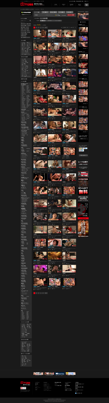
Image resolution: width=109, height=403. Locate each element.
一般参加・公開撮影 (24, 334)
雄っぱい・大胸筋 (23, 25)
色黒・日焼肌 (24, 361)
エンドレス (28, 117)
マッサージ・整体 (23, 32)
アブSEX (28, 116)
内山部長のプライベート (25, 177)
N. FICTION (28, 99)
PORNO (23, 152)
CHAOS (23, 115)
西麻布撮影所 (23, 208)
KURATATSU (24, 129)
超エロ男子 (23, 117)
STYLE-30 (22, 278)
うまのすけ (23, 114)
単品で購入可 (50, 20)
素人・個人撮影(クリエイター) (25, 37)
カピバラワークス (24, 182)
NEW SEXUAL (24, 269)
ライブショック (24, 157)
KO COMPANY (23, 84)
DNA (22, 253)
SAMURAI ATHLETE (25, 198)
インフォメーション (68, 388)
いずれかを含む (64, 15)
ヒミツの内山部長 (24, 178)
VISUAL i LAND (24, 133)
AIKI (22, 311)
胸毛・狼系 (23, 360)
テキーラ (23, 291)
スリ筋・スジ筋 (24, 60)
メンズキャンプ (23, 213)
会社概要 (76, 385)
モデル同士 (23, 325)
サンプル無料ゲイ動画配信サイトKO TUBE (27, 9)
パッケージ (36, 386)
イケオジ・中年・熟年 (25, 70)
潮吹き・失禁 (28, 23)
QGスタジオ (23, 305)
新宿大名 (22, 283)
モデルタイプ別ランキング (47, 390)
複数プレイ (28, 42)
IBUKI (27, 313)
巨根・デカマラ (23, 23)
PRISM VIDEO (23, 263)
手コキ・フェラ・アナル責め (26, 47)
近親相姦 (28, 333)
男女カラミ (23, 49)
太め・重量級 (24, 63)
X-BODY (23, 92)
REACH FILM (23, 164)
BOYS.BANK (23, 124)
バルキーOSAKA (24, 210)
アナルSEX (23, 42)
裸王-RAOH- (28, 92)
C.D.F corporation (24, 130)
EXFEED (28, 129)
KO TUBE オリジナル (24, 83)
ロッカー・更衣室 (24, 332)
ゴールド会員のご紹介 (58, 385)
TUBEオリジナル (23, 35)
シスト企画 (23, 288)
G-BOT (22, 142)
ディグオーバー (23, 187)
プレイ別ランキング (46, 389)
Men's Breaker (23, 159)
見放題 (36, 389)
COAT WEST (24, 128)
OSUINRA (22, 258)
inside (23, 148)
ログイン (87, 1)
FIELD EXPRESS (24, 239)
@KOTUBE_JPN (79, 393)
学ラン (23, 347)
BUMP (28, 85)
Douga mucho (23, 231)
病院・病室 (28, 326)
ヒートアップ (24, 156)
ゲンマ (23, 246)
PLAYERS (22, 260)
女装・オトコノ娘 (24, 75)
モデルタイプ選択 (53, 12)
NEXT (46, 27)
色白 (27, 361)
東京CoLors (23, 285)
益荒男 (28, 114)
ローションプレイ (24, 331)
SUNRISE (23, 120)
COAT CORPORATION (24, 127)
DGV (22, 310)
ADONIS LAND (24, 131)
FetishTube (23, 275)
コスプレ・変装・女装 (25, 50)
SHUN (28, 311)
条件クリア (46, 18)
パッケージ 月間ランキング (47, 388)
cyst (22, 289)
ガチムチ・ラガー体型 (25, 62)
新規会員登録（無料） (80, 1)
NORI (27, 314)
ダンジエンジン (23, 308)
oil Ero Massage (24, 171)
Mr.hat (22, 295)
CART (87, 4)
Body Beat (28, 148)
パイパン (27, 27)
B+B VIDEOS (23, 225)
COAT (27, 128)
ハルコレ (22, 175)
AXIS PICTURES (23, 215)
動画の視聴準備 (67, 385)
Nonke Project (24, 162)
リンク (76, 391)
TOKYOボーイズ (24, 119)
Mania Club (23, 99)
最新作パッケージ (37, 387)
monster (28, 118)
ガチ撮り (28, 95)
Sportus (23, 101)
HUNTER (23, 100)
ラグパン (28, 348)
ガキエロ (23, 96)
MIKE (27, 312)
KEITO (28, 315)
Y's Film (22, 300)
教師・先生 (23, 345)
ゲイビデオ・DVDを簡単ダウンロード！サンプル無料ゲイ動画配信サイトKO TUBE (32, 1)
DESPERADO (23, 228)
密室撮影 (23, 333)
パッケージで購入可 (58, 20)
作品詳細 (86, 11)
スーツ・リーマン (23, 30)
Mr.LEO (28, 296)
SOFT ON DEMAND (24, 268)
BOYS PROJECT (24, 113)
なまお (22, 190)
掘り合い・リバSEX (24, 335)
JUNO (27, 97)
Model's (28, 98)
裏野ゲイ (22, 180)
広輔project (23, 185)
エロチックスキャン (25, 155)
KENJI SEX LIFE (23, 195)
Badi (22, 220)
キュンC (28, 110)
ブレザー (28, 347)
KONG (22, 250)
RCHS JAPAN (23, 265)
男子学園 (28, 96)
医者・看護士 (29, 345)
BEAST (23, 85)
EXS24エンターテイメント (25, 197)
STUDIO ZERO (23, 109)
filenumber (23, 211)
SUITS (23, 91)
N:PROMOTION (23, 203)
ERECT (22, 234)
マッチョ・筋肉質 (24, 61)
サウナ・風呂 (24, 327)
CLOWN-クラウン (24, 273)
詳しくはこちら (83, 155)
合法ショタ (23, 93)
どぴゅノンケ (24, 94)
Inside (22, 147)
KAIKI (23, 314)
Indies (27, 102)
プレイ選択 (44, 12)
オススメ (36, 388)
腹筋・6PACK (23, 27)
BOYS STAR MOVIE (24, 223)
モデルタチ (28, 325)
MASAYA (23, 315)
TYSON (28, 101)
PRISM (23, 264)
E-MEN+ (22, 137)
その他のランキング (83, 138)
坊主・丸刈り (29, 360)
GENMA (22, 245)
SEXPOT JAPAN (24, 199)
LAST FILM (23, 219)
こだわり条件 (69, 12)
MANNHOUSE (23, 153)
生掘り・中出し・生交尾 (25, 48)
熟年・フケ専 (29, 49)
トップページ (55, 5)
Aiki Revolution (23, 218)
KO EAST (22, 112)
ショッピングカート (68, 382)
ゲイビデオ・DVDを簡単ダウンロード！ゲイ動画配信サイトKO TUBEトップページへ (25, 382)
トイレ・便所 (29, 327)
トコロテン (28, 25)
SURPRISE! (23, 98)
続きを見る (84, 48)
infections (28, 100)
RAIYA (23, 312)
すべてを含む (58, 15)
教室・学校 (23, 326)
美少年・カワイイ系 (24, 68)
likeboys (22, 255)
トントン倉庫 (23, 192)
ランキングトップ (46, 383)
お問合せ (76, 388)
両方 (42, 20)
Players (23, 261)
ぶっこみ (23, 116)
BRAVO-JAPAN (24, 123)
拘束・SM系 (23, 43)
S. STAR (28, 91)
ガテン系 (28, 32)
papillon (23, 230)
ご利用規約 (77, 382)
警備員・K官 (23, 346)
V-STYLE (28, 115)
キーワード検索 (36, 12)
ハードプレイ (29, 43)
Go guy (23, 97)
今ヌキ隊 (23, 110)
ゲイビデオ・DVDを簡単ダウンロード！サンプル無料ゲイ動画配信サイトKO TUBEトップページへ (26, 4)
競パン (28, 30)
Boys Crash (23, 118)
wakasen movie (23, 172)
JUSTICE (22, 150)
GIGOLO (23, 102)
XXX (22, 95)
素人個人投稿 (23, 280)
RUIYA (23, 313)
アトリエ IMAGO (24, 154)
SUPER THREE (23, 270)
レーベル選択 (61, 12)
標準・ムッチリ (24, 64)
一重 (22, 362)
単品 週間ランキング (46, 384)
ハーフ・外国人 (24, 71)
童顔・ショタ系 (24, 69)
